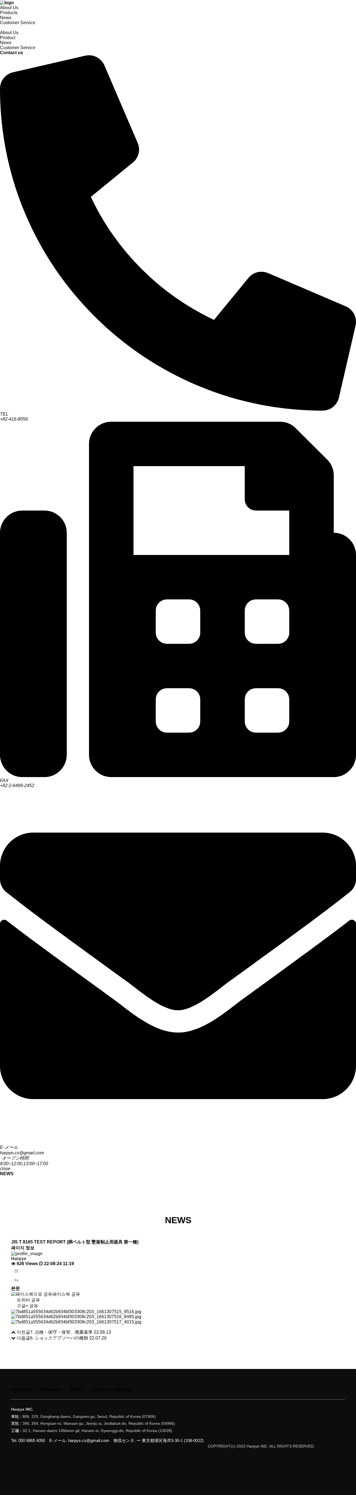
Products (9, 12)
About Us (9, 7)
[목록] (16, 1271)
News (5, 17)
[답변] (16, 1281)
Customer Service (17, 22)
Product (7, 37)
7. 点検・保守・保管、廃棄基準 (61, 1332)
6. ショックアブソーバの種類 (59, 1338)
